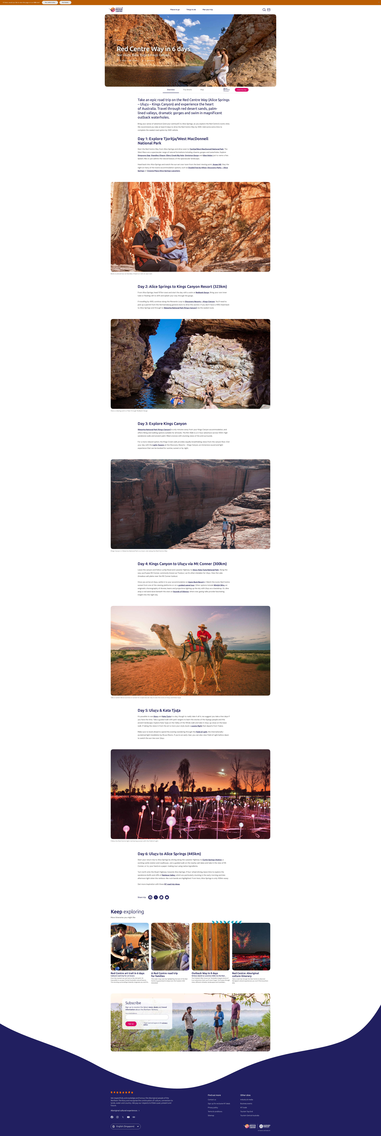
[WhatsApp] (161, 897)
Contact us (212, 1100)
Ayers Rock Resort (196, 582)
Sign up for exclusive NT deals (219, 1104)
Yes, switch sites (50, 2)
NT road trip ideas (172, 884)
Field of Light (201, 732)
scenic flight (196, 726)
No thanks (65, 2)
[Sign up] (268, 9)
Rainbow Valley (168, 875)
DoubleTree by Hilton (197, 167)
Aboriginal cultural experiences (124, 1110)
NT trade (243, 1108)
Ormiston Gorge (192, 155)
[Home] (116, 9)
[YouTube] (128, 1117)
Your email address (131, 1013)
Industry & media (246, 1100)
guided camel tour (186, 585)
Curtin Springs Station (212, 860)
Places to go (175, 10)
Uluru (155, 716)
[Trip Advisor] (134, 1117)
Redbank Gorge (202, 292)
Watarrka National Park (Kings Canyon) (180, 308)
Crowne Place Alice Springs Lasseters (163, 171)
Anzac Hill (217, 164)
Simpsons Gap (144, 155)
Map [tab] (202, 90)
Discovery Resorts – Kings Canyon (200, 301)
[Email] (167, 897)
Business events (246, 1104)
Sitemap (211, 1115)
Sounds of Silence (181, 591)
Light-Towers (158, 445)
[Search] (264, 9)
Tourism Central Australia (249, 1115)
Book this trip (241, 90)
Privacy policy (213, 1108)
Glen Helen (207, 155)
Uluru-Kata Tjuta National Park (206, 570)
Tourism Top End (246, 1111)
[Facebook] (150, 897)
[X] (156, 897)
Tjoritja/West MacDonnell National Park (207, 149)
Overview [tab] (171, 90)
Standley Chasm (158, 155)
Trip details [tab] (187, 90)
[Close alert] (379, 2)
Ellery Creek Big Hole (175, 155)
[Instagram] (117, 1117)
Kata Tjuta (166, 716)
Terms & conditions (215, 1111)
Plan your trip (208, 10)
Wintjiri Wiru (219, 585)
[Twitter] (123, 1117)
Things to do (191, 10)
